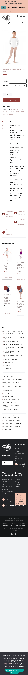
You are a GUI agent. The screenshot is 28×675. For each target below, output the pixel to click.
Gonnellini (7, 365)
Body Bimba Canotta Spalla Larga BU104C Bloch (20, 304)
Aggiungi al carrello (11, 100)
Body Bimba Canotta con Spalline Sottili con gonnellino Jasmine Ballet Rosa (7, 299)
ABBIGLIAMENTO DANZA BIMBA (12, 331)
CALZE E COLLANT (8, 402)
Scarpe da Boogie (18, 481)
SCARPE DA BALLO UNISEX (11, 423)
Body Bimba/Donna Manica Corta (13, 355)
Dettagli (10, 277)
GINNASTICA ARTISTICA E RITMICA (13, 412)
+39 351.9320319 (9, 501)
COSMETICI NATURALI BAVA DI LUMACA (12, 405)
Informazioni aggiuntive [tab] (5, 127)
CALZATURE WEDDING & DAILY (12, 399)
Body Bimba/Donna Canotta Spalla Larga (14, 348)
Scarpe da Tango (18, 485)
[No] (26, 663)
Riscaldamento (8, 371)
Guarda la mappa (22, 465)
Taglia (5, 81)
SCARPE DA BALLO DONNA (11, 420)
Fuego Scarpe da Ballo (9, 409)
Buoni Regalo (7, 396)
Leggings (6, 368)
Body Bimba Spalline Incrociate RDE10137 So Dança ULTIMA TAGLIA (20, 267)
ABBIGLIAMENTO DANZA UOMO (12, 379)
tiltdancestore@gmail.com (14, 3)
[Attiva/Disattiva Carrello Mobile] (17, 16)
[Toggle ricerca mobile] (21, 16)
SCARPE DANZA (7, 429)
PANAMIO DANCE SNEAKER (11, 418)
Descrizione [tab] (5, 122)
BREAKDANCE (7, 393)
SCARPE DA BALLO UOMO (10, 426)
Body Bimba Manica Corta (11, 341)
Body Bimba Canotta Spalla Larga (13, 333)
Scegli (6, 277)
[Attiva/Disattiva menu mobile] (24, 16)
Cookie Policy (7, 663)
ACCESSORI (6, 390)
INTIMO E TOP (7, 415)
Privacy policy (14, 672)
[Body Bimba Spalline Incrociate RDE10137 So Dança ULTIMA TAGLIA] (21, 253)
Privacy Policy (16, 668)
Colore (5, 85)
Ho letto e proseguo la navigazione (14, 670)
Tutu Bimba (7, 377)
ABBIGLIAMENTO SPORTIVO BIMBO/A (11, 383)
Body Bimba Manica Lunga (12, 344)
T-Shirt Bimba (8, 374)
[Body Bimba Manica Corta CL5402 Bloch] (7, 254)
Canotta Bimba (8, 362)
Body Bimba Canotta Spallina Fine (14, 337)
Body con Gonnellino (10, 359)
